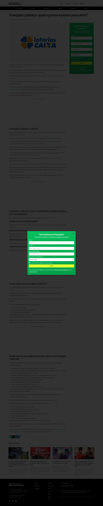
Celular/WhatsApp (34, 251)
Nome (30, 240)
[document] (51, 253)
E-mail (31, 245)
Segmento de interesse (36, 257)
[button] (73, 233)
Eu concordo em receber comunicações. (41, 263)
